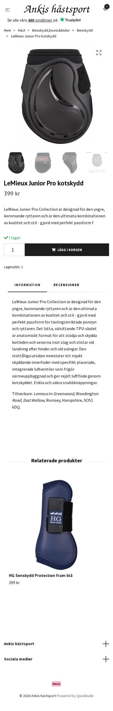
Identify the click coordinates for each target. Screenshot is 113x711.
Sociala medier (18, 671)
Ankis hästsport (19, 656)
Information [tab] (27, 298)
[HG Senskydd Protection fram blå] (56, 538)
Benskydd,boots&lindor (51, 43)
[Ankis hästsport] (53, 19)
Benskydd (85, 43)
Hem (7, 43)
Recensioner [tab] (66, 298)
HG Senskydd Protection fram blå (41, 588)
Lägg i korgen (70, 263)
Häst (21, 43)
